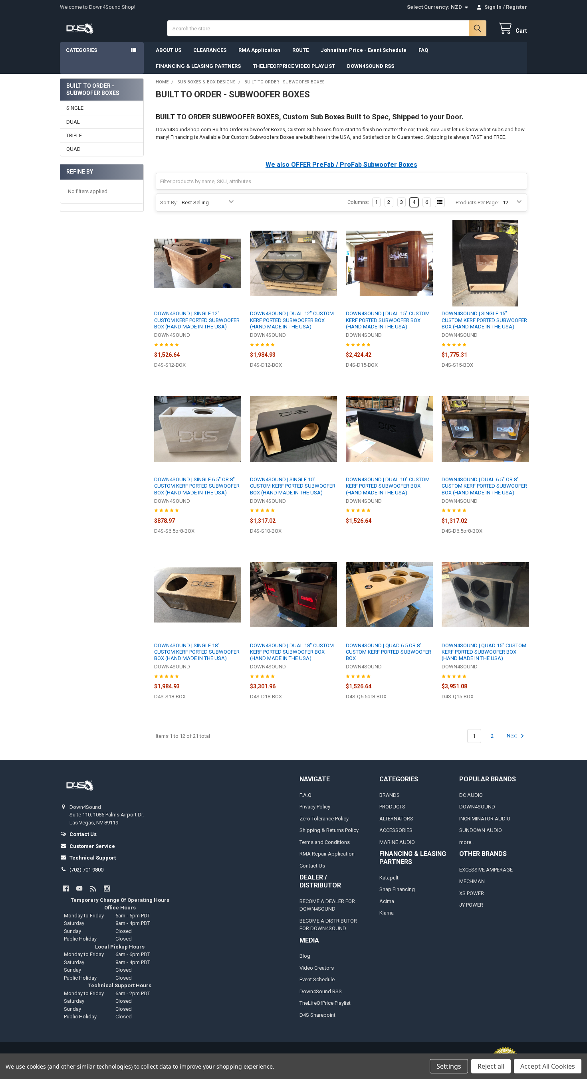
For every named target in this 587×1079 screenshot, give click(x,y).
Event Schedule (317, 979)
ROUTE (300, 50)
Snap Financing (397, 889)
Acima (386, 901)
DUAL (73, 122)
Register (516, 7)
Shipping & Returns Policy (329, 830)
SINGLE (74, 108)
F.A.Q (305, 795)
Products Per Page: (477, 203)
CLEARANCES (209, 50)
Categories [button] (81, 50)
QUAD (73, 149)
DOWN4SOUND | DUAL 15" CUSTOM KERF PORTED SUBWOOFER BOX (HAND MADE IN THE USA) (388, 320)
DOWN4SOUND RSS (370, 66)
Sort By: (169, 203)
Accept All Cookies (547, 1066)
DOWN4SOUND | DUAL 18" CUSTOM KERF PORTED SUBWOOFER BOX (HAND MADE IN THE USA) (292, 652)
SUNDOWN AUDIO (480, 830)
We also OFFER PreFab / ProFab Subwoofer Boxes (341, 164)
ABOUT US (168, 50)
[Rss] (93, 888)
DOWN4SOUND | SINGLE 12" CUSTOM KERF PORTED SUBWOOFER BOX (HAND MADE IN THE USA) (197, 320)
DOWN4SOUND (477, 807)
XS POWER (471, 893)
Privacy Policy (314, 807)
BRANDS (389, 795)
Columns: (358, 202)
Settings (448, 1066)
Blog (304, 956)
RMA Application (259, 50)
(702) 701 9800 (86, 870)
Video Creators (316, 968)
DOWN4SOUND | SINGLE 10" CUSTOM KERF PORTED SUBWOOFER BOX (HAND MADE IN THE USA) (292, 486)
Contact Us (312, 866)
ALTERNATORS (396, 819)
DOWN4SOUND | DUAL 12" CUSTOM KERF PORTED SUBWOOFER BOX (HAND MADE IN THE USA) (292, 320)
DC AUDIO (471, 795)
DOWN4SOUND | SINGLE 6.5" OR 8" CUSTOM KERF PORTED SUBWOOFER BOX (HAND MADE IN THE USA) (197, 486)
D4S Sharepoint (317, 1015)
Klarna (386, 913)
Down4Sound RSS (320, 991)
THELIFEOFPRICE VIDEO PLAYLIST (294, 66)
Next (512, 736)
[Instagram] (107, 888)
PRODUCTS (392, 807)
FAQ (423, 50)
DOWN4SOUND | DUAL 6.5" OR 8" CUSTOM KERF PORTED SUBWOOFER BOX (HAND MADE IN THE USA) (484, 486)
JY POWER (471, 905)
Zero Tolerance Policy (324, 819)
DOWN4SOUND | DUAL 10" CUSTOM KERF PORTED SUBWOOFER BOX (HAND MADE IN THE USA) (388, 486)
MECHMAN (472, 881)
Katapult (389, 878)
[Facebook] (65, 888)
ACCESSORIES (395, 830)
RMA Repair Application (327, 854)
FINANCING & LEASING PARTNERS (198, 66)
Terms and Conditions (324, 842)
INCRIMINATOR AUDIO (484, 819)
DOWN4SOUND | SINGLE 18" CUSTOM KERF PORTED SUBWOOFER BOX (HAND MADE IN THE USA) (197, 652)
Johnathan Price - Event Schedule (364, 50)
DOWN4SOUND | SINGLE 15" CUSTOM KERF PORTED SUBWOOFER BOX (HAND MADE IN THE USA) (484, 320)
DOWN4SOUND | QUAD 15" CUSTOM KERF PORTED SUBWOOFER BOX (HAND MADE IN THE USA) (484, 652)
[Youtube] (79, 888)
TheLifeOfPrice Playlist (325, 1003)
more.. (466, 842)
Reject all (491, 1066)
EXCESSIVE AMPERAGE (486, 870)
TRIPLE (74, 135)
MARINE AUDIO (397, 842)
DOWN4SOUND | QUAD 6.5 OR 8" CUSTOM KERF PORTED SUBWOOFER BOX (388, 652)
